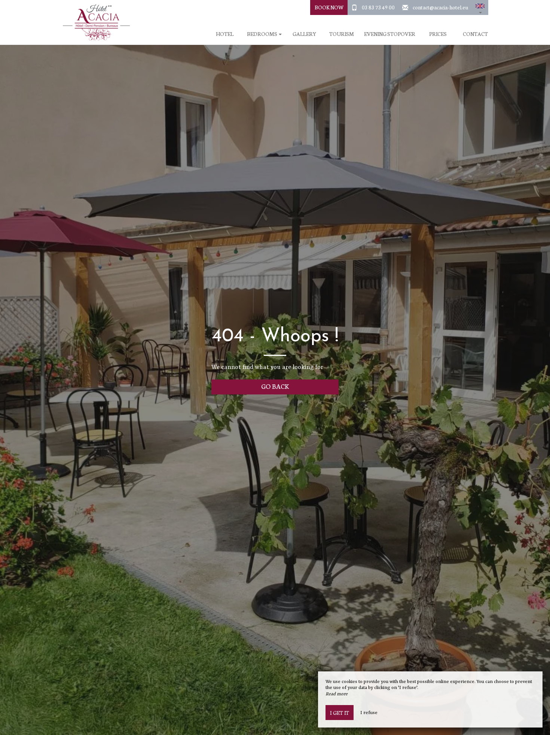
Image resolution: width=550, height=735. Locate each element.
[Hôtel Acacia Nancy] (94, 22)
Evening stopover (389, 33)
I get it (339, 712)
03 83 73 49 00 (378, 7)
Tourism (341, 33)
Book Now (329, 7)
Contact (475, 33)
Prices (438, 33)
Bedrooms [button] (262, 33)
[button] (480, 7)
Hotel (224, 33)
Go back (275, 386)
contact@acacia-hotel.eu (440, 7)
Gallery (304, 33)
